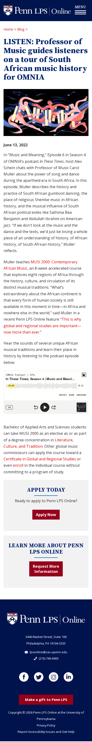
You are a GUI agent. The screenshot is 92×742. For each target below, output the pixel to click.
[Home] (37, 10)
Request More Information (46, 569)
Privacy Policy (46, 725)
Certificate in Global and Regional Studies (40, 459)
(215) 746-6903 (49, 658)
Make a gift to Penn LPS (46, 699)
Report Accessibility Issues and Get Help (46, 732)
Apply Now (46, 514)
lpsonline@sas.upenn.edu (48, 652)
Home (8, 29)
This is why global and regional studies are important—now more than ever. (42, 325)
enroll (18, 465)
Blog (21, 29)
